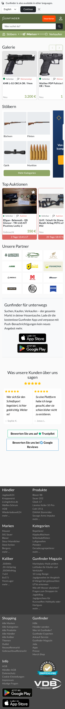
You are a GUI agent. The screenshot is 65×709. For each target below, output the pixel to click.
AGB (4, 666)
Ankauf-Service (40, 637)
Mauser (6, 530)
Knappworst (8, 498)
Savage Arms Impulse (43, 515)
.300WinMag (9, 570)
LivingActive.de (10, 501)
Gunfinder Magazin (42, 640)
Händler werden (40, 626)
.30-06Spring (9, 567)
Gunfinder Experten (42, 633)
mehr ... (6, 515)
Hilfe (34, 623)
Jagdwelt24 (8, 494)
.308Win (6, 563)
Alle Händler (8, 633)
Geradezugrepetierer (43, 548)
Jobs (34, 644)
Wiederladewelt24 (11, 512)
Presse (36, 650)
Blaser (5, 537)
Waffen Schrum (10, 505)
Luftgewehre (39, 541)
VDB (4, 508)
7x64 (5, 573)
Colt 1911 (37, 508)
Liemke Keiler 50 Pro (43, 505)
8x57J (5, 577)
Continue (28, 9)
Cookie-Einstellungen (13, 676)
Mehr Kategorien (27, 172)
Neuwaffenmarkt (11, 647)
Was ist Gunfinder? (42, 630)
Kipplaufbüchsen (40, 534)
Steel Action (8, 544)
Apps (35, 647)
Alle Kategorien (10, 626)
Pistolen (36, 544)
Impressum (8, 680)
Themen (6, 640)
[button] (59, 18)
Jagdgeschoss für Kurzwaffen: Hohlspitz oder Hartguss (46, 601)
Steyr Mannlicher (11, 541)
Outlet (5, 644)
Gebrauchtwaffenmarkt (14, 650)
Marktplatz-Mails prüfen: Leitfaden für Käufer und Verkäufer (45, 567)
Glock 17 (37, 501)
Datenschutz (8, 673)
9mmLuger (8, 580)
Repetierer (38, 530)
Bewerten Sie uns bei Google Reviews (32, 444)
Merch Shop (38, 654)
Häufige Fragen (10, 683)
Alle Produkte (9, 630)
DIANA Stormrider (42, 512)
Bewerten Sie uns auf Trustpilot (33, 433)
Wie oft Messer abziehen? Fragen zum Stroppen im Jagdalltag (45, 591)
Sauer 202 (37, 498)
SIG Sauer (7, 534)
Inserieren (49, 18)
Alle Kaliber (8, 637)
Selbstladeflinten (41, 537)
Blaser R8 (37, 494)
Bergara (6, 548)
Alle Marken (8, 623)
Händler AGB (9, 669)
